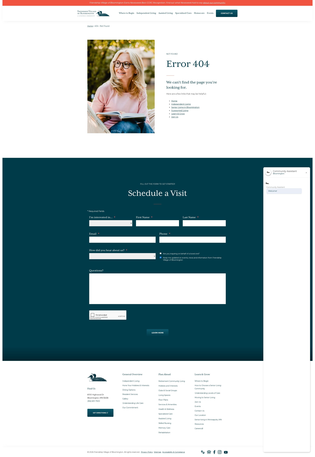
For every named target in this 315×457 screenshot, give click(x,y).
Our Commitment (130, 407)
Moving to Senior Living (205, 397)
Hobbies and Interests (168, 386)
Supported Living (179, 110)
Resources (199, 424)
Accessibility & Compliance (173, 452)
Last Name (190, 217)
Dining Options (128, 390)
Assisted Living (164, 418)
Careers (199, 428)
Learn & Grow (178, 114)
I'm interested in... (102, 217)
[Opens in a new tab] (214, 452)
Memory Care (164, 428)
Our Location (200, 415)
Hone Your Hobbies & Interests (135, 385)
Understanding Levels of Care (207, 393)
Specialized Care (165, 414)
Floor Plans (163, 400)
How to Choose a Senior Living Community (208, 387)
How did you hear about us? (108, 250)
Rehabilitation (164, 432)
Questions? (96, 270)
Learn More (158, 333)
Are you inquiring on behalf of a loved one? (181, 254)
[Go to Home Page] (94, 14)
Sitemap (157, 452)
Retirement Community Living (171, 381)
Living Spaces (164, 395)
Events (198, 406)
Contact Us (199, 411)
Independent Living (181, 104)
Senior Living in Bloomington (185, 107)
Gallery (125, 399)
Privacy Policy (147, 452)
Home (90, 26)
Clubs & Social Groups (167, 390)
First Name (144, 217)
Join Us (174, 117)
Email (94, 233)
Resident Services (130, 394)
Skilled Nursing (164, 423)
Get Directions (99, 411)
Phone (164, 233)
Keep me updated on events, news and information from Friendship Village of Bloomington (192, 259)
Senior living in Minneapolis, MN (208, 420)
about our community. (214, 3)
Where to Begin (202, 381)
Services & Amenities (167, 404)
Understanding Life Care (132, 403)
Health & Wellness (166, 409)
